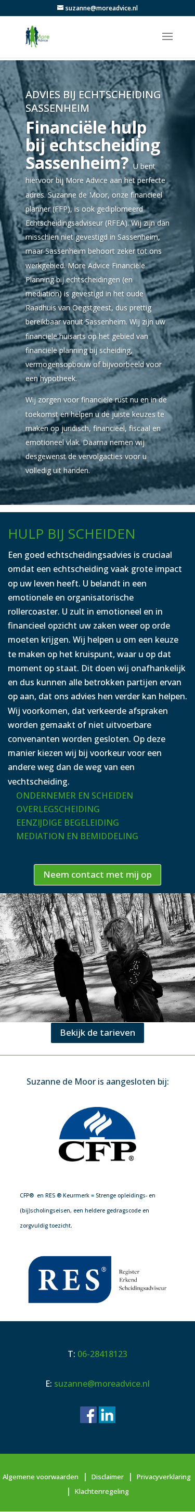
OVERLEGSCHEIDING (58, 809)
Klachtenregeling (102, 1491)
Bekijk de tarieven (97, 1032)
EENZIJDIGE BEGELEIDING (67, 822)
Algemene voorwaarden (41, 1476)
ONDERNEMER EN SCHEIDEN (74, 795)
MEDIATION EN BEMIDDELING (77, 836)
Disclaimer (108, 1476)
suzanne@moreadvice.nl (102, 1383)
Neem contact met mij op (97, 874)
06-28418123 (102, 1354)
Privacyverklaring (164, 1476)
